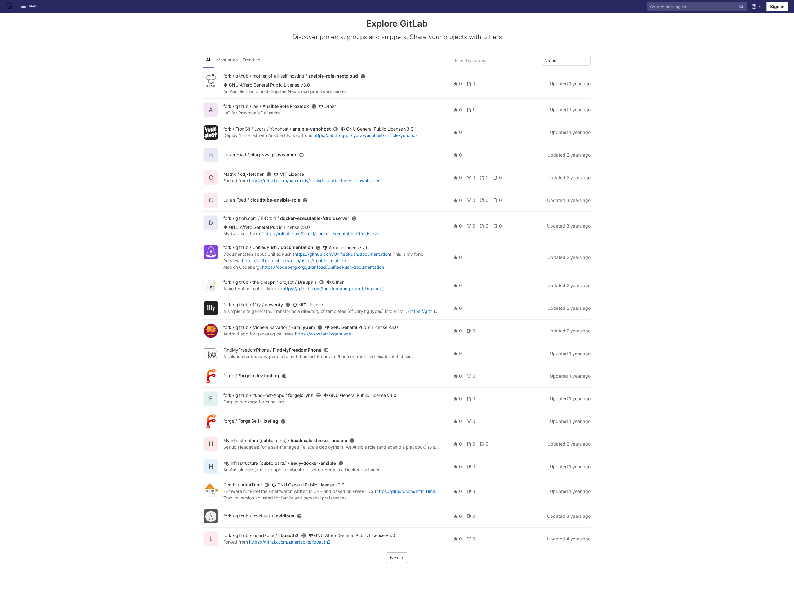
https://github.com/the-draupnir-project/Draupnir (332, 288)
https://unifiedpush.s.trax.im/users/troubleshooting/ (294, 260)
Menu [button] (33, 6)
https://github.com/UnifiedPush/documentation (342, 254)
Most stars (227, 59)
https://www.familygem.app (323, 333)
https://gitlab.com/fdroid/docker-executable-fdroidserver (322, 233)
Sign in (777, 6)
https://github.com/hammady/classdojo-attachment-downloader (314, 180)
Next (395, 557)
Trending (252, 59)
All (209, 59)
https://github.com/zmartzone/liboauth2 (289, 541)
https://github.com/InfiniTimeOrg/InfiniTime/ (421, 491)
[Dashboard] (9, 6)
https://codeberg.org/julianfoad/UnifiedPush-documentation (323, 267)
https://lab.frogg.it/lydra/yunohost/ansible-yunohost (366, 135)
